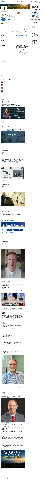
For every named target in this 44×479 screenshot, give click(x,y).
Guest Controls (2, 478)
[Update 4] (15, 196)
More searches (5, 474)
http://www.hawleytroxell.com (21, 35)
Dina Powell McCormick (7, 287)
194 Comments (8, 281)
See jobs (3, 19)
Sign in (41, 1)
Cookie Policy (31, 476)
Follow (8, 19)
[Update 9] (15, 407)
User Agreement (14, 476)
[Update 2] (15, 137)
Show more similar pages (36, 19)
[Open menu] (29, 10)
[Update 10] (15, 448)
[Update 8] (15, 349)
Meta (5, 243)
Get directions (3, 71)
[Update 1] (15, 112)
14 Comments (7, 306)
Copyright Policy (35, 476)
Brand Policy (39, 476)
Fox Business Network (5, 290)
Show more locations (5, 74)
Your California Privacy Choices (25, 476)
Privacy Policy (18, 476)
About (6, 476)
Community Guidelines (7, 478)
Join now (36, 1)
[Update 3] (15, 166)
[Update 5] (15, 225)
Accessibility (9, 476)
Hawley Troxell (4, 241)
